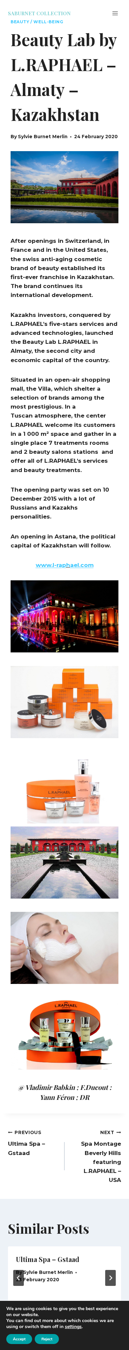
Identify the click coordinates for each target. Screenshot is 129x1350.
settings (73, 1327)
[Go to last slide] (18, 1278)
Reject (46, 1339)
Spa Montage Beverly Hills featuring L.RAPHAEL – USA (101, 1156)
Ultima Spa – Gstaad (26, 1143)
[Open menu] (115, 13)
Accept (19, 1339)
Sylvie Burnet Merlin (42, 136)
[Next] (110, 1278)
